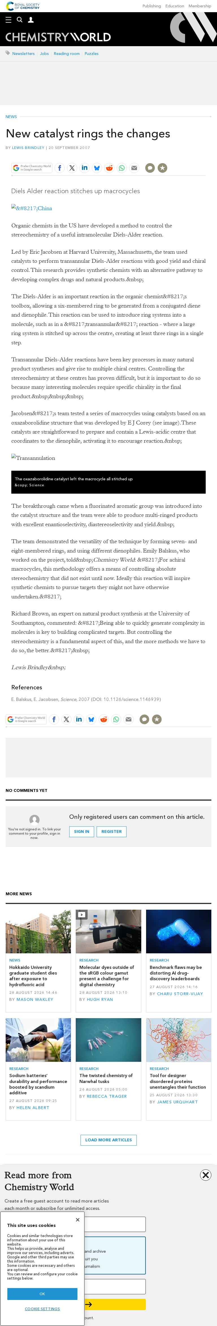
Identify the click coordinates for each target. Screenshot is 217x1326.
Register (111, 831)
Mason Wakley (35, 999)
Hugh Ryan (100, 999)
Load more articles (108, 1140)
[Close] (77, 1220)
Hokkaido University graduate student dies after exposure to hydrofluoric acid (33, 976)
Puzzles (92, 53)
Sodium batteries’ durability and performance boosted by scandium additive (38, 1084)
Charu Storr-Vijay (180, 994)
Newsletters (23, 53)
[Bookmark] (162, 168)
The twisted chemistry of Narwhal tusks (106, 1078)
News (11, 117)
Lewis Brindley (28, 148)
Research (89, 960)
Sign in (81, 831)
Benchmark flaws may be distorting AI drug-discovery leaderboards (176, 973)
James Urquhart (177, 1102)
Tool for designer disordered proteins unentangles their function (178, 1081)
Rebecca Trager (107, 1096)
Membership (200, 6)
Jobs (44, 53)
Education (175, 6)
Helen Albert (33, 1107)
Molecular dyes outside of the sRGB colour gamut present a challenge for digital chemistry (106, 976)
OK (42, 1294)
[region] (42, 1268)
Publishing (152, 6)
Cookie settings (42, 1309)
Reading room (67, 53)
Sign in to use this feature (178, 154)
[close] (205, 154)
